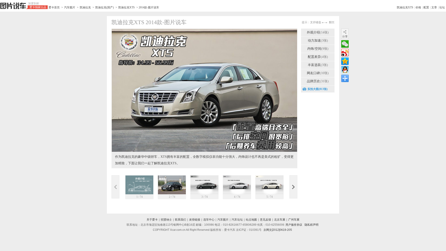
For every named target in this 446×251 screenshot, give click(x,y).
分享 (345, 36)
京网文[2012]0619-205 (277, 229)
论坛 (442, 7)
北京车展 (279, 219)
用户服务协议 (293, 224)
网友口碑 (318, 73)
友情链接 (194, 219)
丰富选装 (318, 65)
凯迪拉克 (85, 7)
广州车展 (293, 219)
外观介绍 (318, 32)
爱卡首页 (54, 7)
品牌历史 (318, 81)
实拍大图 (318, 89)
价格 (418, 7)
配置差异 (318, 57)
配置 (426, 7)
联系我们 (180, 219)
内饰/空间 (317, 48)
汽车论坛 (237, 219)
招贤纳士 (166, 219)
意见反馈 (265, 219)
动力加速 (318, 40)
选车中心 (208, 219)
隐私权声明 (311, 224)
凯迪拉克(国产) (104, 7)
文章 (434, 7)
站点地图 (251, 219)
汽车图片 (69, 7)
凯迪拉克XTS (126, 7)
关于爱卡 (152, 219)
